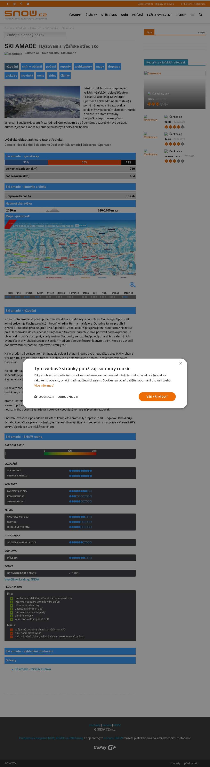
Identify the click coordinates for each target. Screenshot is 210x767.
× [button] (180, 363)
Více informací (44, 385)
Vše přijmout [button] (157, 396)
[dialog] (105, 383)
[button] (56, 396)
